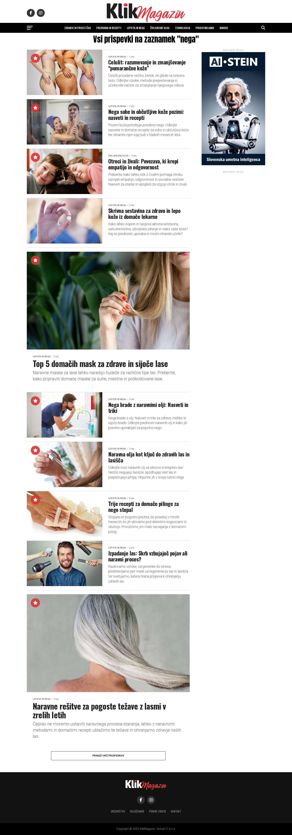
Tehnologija (182, 28)
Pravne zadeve (157, 811)
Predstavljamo (205, 28)
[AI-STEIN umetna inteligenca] (233, 164)
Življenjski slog (159, 28)
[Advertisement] (233, 198)
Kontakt (176, 811)
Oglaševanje (137, 811)
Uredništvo (118, 811)
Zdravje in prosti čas (77, 28)
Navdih (224, 28)
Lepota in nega (136, 28)
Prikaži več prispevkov (108, 755)
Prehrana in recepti (108, 28)
